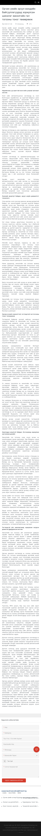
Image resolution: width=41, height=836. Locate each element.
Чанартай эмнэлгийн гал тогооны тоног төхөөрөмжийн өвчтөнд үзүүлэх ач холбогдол (31, 806)
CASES (4, 793)
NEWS (19, 793)
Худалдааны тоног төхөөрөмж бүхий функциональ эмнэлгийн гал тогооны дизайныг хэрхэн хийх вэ (31, 802)
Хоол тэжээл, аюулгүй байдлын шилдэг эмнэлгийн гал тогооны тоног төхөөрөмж (11, 806)
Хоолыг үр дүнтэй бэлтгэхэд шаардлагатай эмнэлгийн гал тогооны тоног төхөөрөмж (11, 802)
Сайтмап (20, 832)
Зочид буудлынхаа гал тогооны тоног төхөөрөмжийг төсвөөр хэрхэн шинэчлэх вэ (31, 798)
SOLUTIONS (12, 793)
